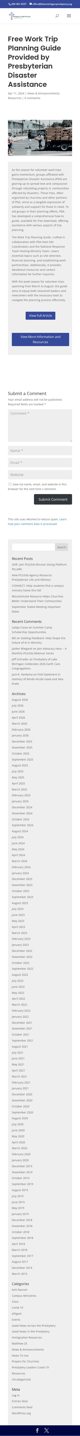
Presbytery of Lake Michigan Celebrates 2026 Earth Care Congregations (36, 663)
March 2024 (19, 861)
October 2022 (20, 963)
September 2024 (22, 825)
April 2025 (18, 783)
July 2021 (17, 1052)
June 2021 (18, 1058)
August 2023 (20, 903)
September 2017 (22, 1256)
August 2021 (20, 1046)
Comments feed (22, 1407)
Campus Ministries (24, 1296)
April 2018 (18, 1244)
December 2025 (22, 741)
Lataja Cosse (20, 627)
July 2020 (17, 1124)
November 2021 (22, 1028)
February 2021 (21, 1082)
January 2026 (20, 735)
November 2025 (22, 747)
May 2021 (18, 1064)
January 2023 (20, 945)
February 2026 (21, 729)
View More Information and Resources (41, 339)
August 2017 (20, 1262)
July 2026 (17, 705)
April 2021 (18, 1070)
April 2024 (18, 855)
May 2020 (18, 1136)
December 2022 (22, 951)
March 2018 (19, 1250)
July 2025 (17, 771)
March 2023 (19, 933)
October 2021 (20, 1034)
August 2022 (20, 974)
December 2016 (22, 1268)
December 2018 (22, 1220)
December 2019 (22, 1166)
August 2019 (20, 1190)
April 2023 (18, 927)
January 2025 (20, 801)
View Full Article (40, 315)
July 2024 (17, 837)
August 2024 (20, 831)
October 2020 (20, 1106)
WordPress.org (21, 1413)
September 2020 (22, 1112)
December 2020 (22, 1094)
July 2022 (17, 981)
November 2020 (22, 1100)
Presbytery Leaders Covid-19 (30, 1367)
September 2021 (22, 1040)
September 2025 (22, 759)
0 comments (32, 98)
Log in (16, 1395)
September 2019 (22, 1184)
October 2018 (20, 1232)
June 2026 (18, 711)
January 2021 (20, 1088)
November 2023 (22, 885)
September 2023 (22, 897)
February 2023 (21, 939)
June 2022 (18, 987)
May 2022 (18, 993)
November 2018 (22, 1226)
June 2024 (18, 843)
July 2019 (17, 1196)
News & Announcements (43, 93)
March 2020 (19, 1148)
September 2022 (22, 968)
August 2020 (20, 1118)
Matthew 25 (19, 1343)
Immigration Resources (27, 1337)
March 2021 (19, 1076)
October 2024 (20, 819)
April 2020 (18, 1142)
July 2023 (17, 909)
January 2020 (20, 1160)
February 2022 (21, 1010)
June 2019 (18, 1202)
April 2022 (18, 998)
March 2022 (19, 1004)
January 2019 (20, 1214)
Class (15, 1301)
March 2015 (19, 1274)
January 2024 (20, 873)
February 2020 (21, 1154)
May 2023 (18, 921)
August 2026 (20, 699)
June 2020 (18, 1130)
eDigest (17, 1313)
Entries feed (20, 1401)
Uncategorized (21, 1379)
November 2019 (22, 1172)
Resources (14, 98)
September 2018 (22, 1238)
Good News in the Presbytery (31, 1331)
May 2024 (18, 849)
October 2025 (20, 753)
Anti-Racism (19, 1290)
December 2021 (22, 1022)
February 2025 (21, 795)
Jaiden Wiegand (22, 648)
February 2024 (21, 867)
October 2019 (20, 1178)
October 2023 (20, 891)
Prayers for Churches (25, 1361)
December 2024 (22, 807)
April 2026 (18, 717)
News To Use (20, 1355)
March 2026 (19, 723)
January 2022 (20, 1016)
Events (16, 1319)
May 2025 (18, 777)
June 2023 (18, 915)
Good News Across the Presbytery (34, 1325)
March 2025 (19, 789)
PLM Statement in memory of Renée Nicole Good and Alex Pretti (37, 679)
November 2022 (22, 957)
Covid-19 (17, 1307)
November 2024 (22, 813)
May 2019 (18, 1208)
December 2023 (22, 879)
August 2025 (20, 765)
